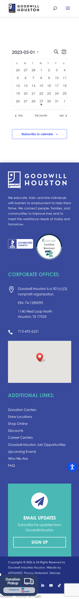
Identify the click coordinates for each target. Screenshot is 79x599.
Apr (61, 115)
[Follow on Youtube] (51, 585)
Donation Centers (22, 410)
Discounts (15, 430)
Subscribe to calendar (37, 134)
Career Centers (20, 437)
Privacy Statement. (36, 573)
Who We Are (18, 458)
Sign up (39, 542)
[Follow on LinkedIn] (42, 585)
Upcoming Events (22, 452)
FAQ (11, 465)
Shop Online (18, 424)
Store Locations (20, 417)
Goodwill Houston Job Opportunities (37, 445)
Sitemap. (55, 573)
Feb (20, 115)
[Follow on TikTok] (59, 585)
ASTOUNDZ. (15, 573)
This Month (41, 115)
